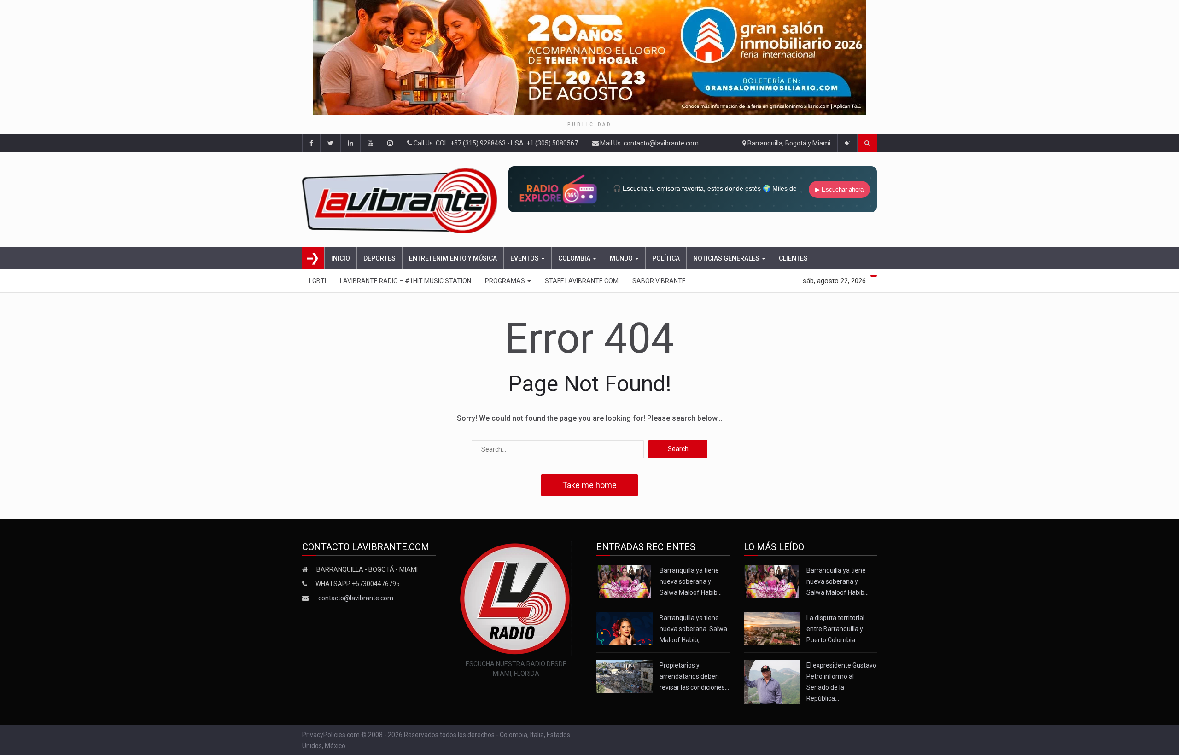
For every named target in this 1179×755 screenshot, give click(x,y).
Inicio (340, 258)
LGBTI (317, 281)
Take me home (589, 485)
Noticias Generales (727, 258)
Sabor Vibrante (659, 281)
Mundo (622, 258)
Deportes (379, 258)
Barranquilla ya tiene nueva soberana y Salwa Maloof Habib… (691, 581)
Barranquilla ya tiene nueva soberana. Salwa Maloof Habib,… (693, 629)
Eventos (525, 258)
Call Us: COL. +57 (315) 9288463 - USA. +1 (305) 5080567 (495, 143)
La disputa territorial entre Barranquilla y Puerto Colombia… (835, 629)
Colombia (575, 258)
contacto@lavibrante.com (355, 598)
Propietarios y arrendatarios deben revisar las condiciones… (694, 676)
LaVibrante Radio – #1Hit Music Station (405, 281)
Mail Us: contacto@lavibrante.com (649, 143)
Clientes (793, 258)
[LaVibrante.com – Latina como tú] (402, 199)
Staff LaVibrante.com (582, 281)
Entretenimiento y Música (453, 258)
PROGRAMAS (505, 281)
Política (666, 258)
